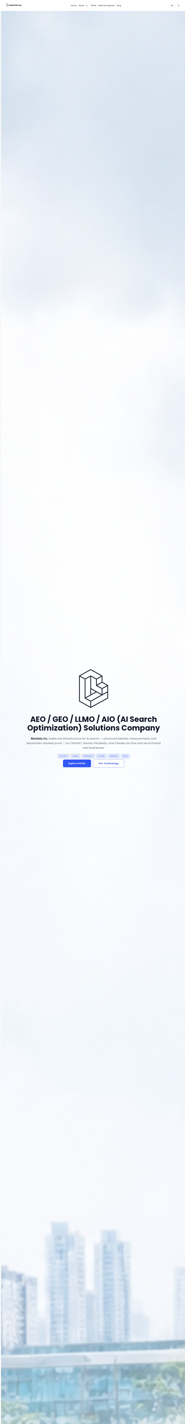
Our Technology (108, 763)
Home (73, 5)
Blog (119, 5)
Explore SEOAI (77, 763)
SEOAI (93, 5)
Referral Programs (106, 5)
